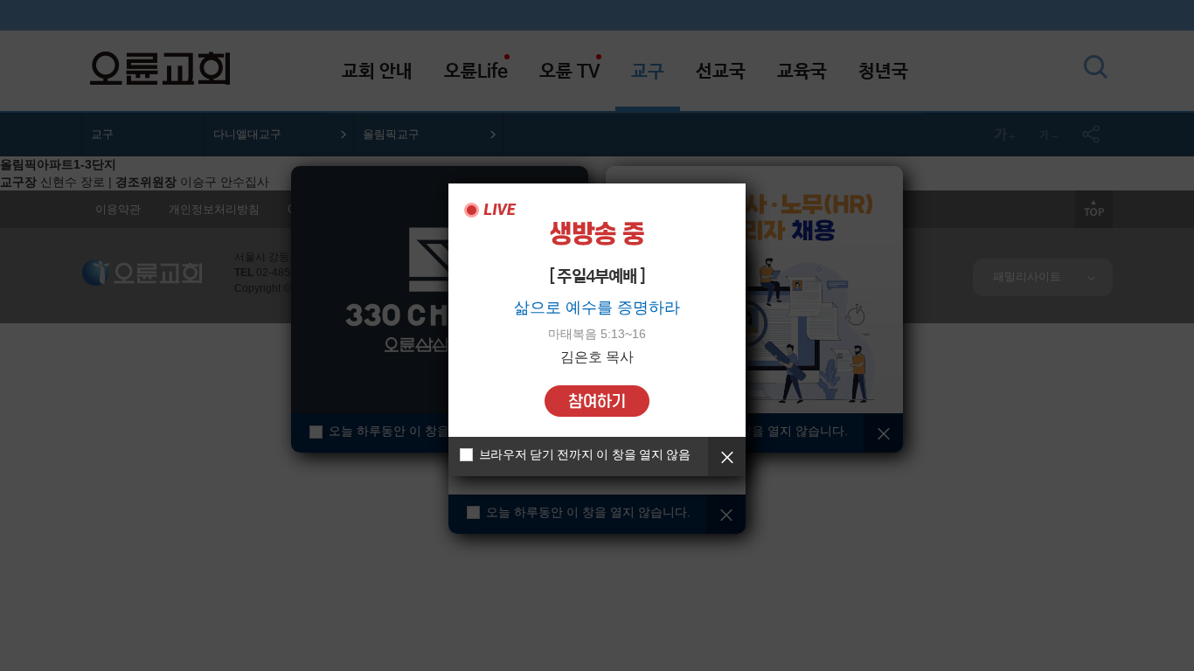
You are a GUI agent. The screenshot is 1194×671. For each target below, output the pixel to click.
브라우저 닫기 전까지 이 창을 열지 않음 (585, 454)
